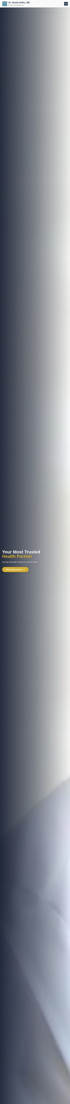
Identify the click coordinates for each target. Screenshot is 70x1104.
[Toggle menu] (66, 4)
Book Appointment (14, 570)
